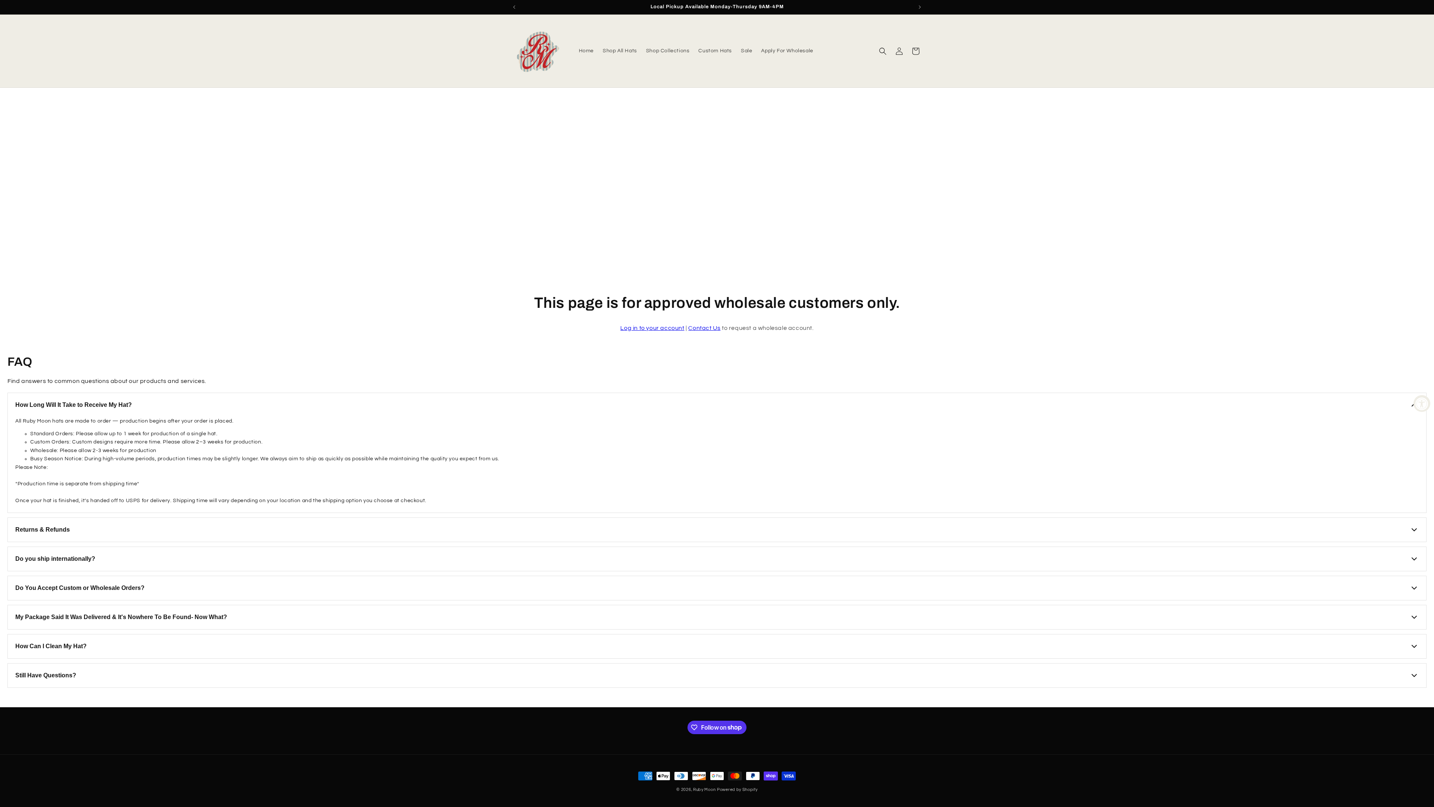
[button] (883, 51)
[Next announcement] (920, 7)
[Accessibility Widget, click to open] (1421, 403)
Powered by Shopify (737, 790)
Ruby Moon (704, 790)
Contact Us (704, 328)
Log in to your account (652, 328)
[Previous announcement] (514, 7)
